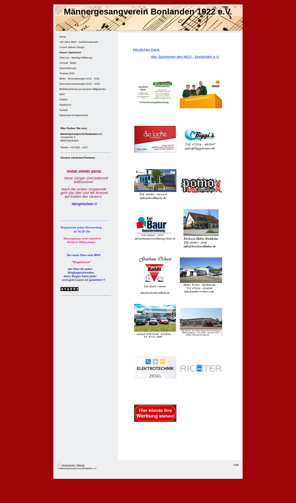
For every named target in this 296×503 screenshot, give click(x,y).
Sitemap (81, 465)
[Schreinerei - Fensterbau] (201, 367)
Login (236, 464)
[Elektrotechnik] (155, 367)
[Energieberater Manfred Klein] (155, 93)
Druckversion (68, 465)
